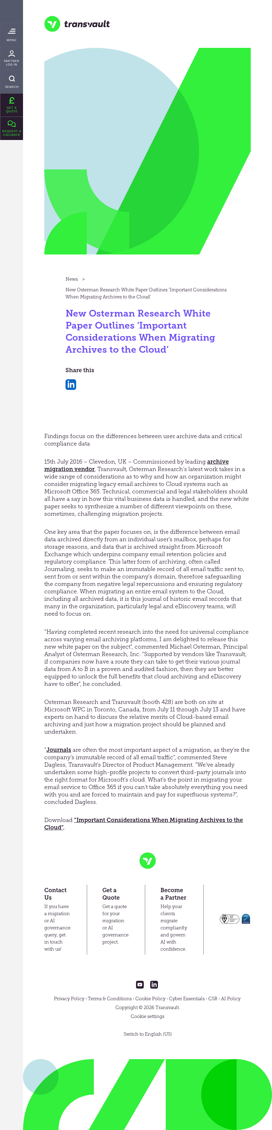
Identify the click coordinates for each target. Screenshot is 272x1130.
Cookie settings (147, 1016)
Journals (58, 749)
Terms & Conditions (110, 998)
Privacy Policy (69, 998)
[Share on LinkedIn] (71, 384)
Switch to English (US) (148, 1034)
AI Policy (230, 998)
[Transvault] (77, 24)
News (72, 279)
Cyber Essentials (187, 998)
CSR (212, 998)
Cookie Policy (150, 998)
